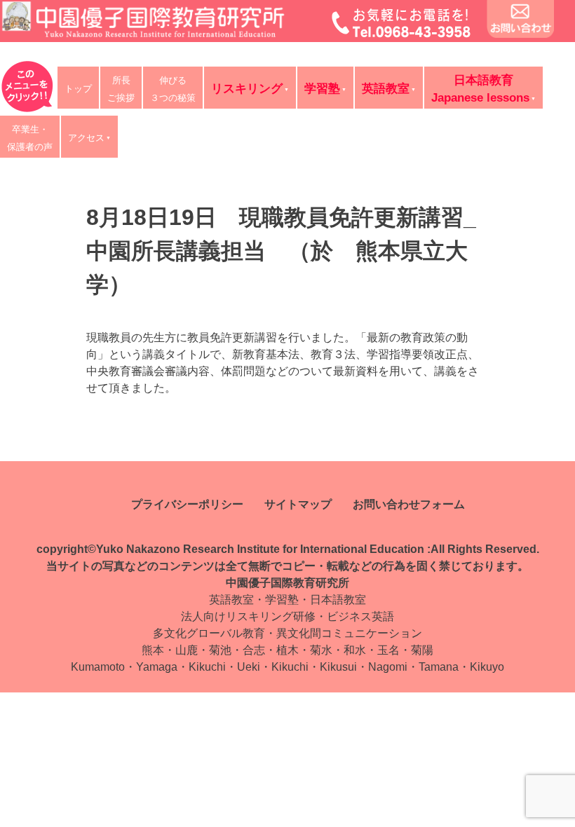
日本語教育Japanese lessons (480, 89)
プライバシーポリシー (187, 504)
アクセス (86, 137)
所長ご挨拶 (121, 89)
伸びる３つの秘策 (173, 89)
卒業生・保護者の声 (30, 138)
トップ (78, 88)
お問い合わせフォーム (409, 504)
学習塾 (322, 88)
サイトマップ (298, 504)
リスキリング (247, 88)
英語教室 (386, 88)
